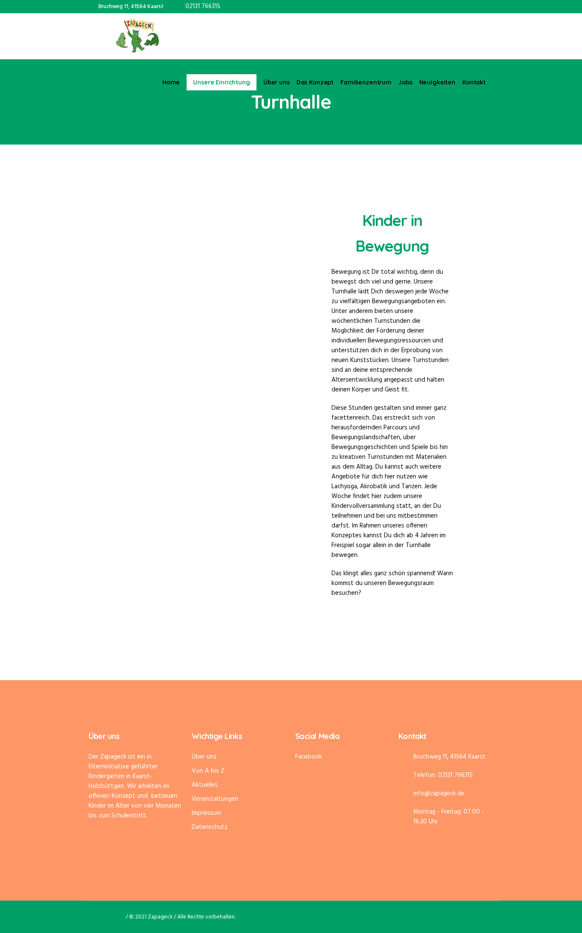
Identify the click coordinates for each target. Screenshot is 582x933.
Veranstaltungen (215, 799)
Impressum (206, 813)
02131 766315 (202, 6)
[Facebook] (464, 6)
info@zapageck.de (438, 793)
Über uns (204, 757)
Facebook (308, 757)
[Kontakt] (487, 6)
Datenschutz (210, 827)
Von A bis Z (208, 771)
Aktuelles (205, 785)
